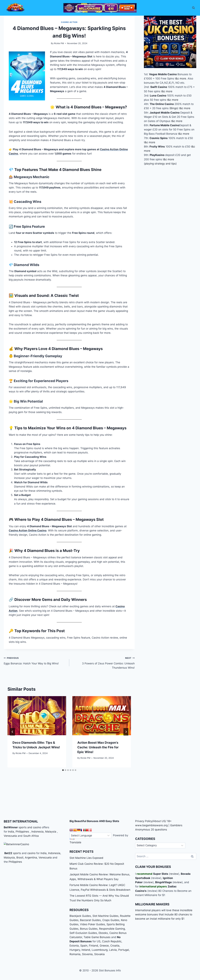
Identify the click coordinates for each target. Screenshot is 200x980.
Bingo (173, 108)
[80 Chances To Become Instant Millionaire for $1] (100, 8)
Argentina (31, 857)
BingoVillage (163, 882)
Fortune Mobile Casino (164, 125)
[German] (78, 830)
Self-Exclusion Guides (83, 932)
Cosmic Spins (159, 138)
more (183, 78)
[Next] (125, 732)
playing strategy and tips (160, 163)
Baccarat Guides (90, 920)
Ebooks (103, 932)
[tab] (63, 770)
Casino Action (69, 22)
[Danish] (90, 830)
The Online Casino (162, 104)
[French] (82, 830)
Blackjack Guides (80, 915)
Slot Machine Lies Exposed (86, 857)
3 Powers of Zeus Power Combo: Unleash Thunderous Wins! (108, 663)
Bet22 (8, 853)
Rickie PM (59, 43)
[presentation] (37, 715)
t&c (177, 78)
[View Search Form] (193, 8)
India (11, 831)
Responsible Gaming (112, 928)
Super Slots (160, 873)
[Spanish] (75, 830)
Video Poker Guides (92, 924)
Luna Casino (158, 95)
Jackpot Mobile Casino (165, 112)
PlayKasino (157, 155)
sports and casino (30, 827)
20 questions (159, 829)
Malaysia (50, 831)
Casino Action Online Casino (27, 530)
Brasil (19, 857)
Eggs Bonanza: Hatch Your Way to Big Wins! (31, 661)
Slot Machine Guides (105, 915)
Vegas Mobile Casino (163, 74)
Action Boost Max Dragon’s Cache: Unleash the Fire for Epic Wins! (98, 747)
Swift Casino (158, 87)
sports (17, 853)
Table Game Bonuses (97, 937)
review (174, 873)
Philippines (22, 831)
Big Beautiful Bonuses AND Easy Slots (94, 821)
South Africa (31, 835)
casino (31, 853)
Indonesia (37, 831)
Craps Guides (110, 920)
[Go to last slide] (12, 732)
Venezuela (10, 835)
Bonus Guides (89, 928)
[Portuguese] (86, 830)
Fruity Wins (157, 146)
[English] (71, 830)
